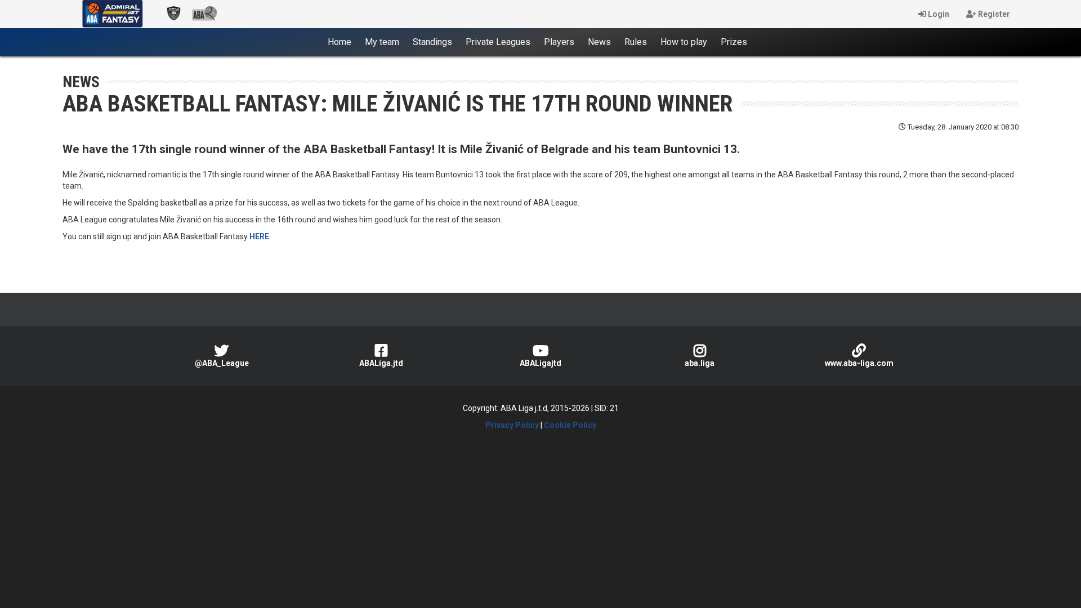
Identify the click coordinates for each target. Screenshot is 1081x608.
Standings (432, 42)
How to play (683, 42)
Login (937, 14)
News (599, 42)
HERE (259, 236)
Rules (635, 42)
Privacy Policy (512, 425)
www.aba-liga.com (859, 363)
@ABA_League (222, 363)
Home (343, 41)
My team (382, 42)
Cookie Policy (570, 425)
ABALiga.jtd (381, 363)
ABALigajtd (540, 363)
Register (993, 14)
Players (559, 42)
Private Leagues (498, 42)
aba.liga (699, 363)
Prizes (734, 42)
